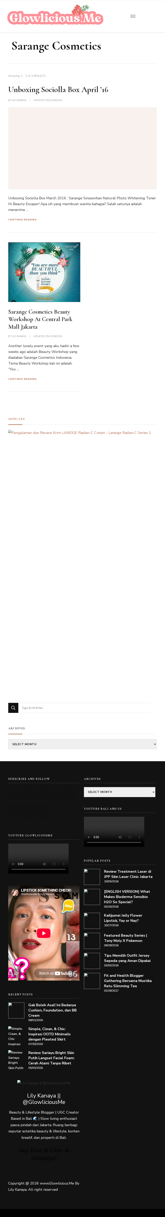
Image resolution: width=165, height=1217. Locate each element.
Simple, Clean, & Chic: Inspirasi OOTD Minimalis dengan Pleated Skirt (49, 1034)
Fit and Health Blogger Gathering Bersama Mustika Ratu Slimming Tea (128, 980)
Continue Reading (22, 219)
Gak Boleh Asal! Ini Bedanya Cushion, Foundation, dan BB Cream (52, 1010)
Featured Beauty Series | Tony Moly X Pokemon (125, 938)
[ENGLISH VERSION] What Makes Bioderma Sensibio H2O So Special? (127, 896)
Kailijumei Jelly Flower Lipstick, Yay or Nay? (123, 918)
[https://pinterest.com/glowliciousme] (15, 811)
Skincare (16, 419)
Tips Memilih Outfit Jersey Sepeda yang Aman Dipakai (127, 958)
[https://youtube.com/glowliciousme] (15, 793)
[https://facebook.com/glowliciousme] (55, 793)
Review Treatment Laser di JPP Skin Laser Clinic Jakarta (128, 874)
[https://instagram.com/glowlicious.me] (28, 793)
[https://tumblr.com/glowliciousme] (69, 793)
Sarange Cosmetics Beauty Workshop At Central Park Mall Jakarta (40, 319)
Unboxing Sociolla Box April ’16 (58, 89)
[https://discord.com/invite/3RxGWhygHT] (42, 811)
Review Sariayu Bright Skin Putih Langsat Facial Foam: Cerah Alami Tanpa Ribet (51, 1058)
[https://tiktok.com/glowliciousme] (28, 811)
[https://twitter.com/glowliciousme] (42, 793)
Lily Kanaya (19, 100)
